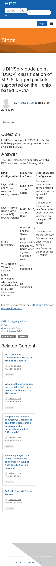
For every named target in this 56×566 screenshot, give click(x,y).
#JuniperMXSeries (11, 328)
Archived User (26, 102)
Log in (42, 23)
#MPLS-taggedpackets (14, 321)
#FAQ (4, 324)
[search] (23, 10)
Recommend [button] (8, 122)
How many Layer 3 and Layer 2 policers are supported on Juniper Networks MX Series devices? (17, 461)
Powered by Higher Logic (28, 562)
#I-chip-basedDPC (11, 331)
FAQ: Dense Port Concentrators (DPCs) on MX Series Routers (19, 357)
